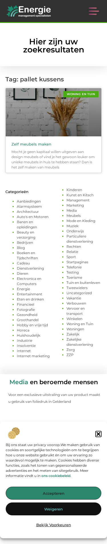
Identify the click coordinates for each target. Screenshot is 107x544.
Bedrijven (25, 242)
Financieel (25, 304)
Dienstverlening (30, 268)
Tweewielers (77, 288)
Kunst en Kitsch (80, 195)
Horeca (23, 330)
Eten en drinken (30, 299)
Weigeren (53, 509)
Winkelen (74, 319)
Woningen (75, 329)
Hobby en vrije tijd (32, 325)
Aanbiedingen (29, 201)
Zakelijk (72, 334)
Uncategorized (79, 293)
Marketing (75, 205)
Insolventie (26, 345)
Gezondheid (27, 315)
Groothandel (28, 320)
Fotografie (26, 309)
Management (78, 200)
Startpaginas (77, 262)
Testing (72, 272)
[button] (98, 434)
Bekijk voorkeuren (53, 525)
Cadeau (23, 263)
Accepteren (53, 493)
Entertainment (29, 294)
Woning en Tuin (79, 324)
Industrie (24, 340)
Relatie (72, 252)
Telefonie (74, 267)
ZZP (70, 355)
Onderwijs (75, 231)
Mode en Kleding (80, 221)
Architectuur (28, 211)
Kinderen (74, 190)
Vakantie (73, 298)
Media (71, 210)
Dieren (22, 273)
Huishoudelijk (28, 335)
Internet (24, 351)
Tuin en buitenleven (83, 282)
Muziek (72, 226)
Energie (23, 289)
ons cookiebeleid (55, 476)
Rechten (73, 246)
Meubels (73, 215)
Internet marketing (33, 356)
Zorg (70, 349)
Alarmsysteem (29, 206)
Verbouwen (76, 303)
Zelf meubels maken (31, 144)
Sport (71, 257)
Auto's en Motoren (33, 217)
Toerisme (74, 277)
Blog (21, 248)
